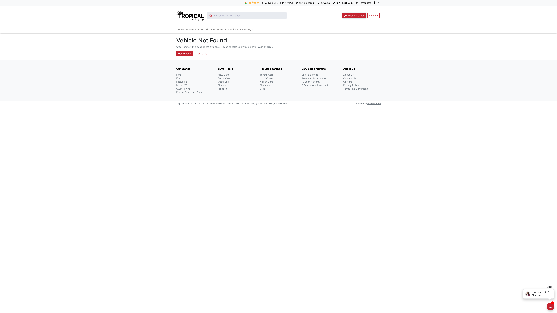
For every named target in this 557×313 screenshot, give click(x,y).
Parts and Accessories (314, 78)
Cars (201, 29)
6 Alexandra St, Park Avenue (314, 2)
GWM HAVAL (183, 88)
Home (180, 29)
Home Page (184, 53)
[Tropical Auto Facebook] (375, 2)
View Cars (201, 53)
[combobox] (247, 15)
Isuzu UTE (181, 85)
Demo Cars (224, 78)
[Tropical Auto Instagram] (379, 2)
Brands (190, 29)
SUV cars (265, 85)
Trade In (221, 29)
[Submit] (210, 15)
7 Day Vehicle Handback (315, 85)
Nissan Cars (266, 81)
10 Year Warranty (311, 81)
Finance (210, 29)
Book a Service (355, 15)
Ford (178, 74)
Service (232, 29)
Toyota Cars (266, 74)
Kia (178, 78)
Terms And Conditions (355, 88)
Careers (347, 81)
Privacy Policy (351, 85)
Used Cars (223, 81)
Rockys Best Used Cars (189, 92)
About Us (348, 74)
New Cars (223, 74)
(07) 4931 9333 (344, 2)
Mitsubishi (181, 81)
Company (245, 29)
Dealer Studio (374, 104)
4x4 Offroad (267, 78)
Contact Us (349, 78)
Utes (262, 88)
